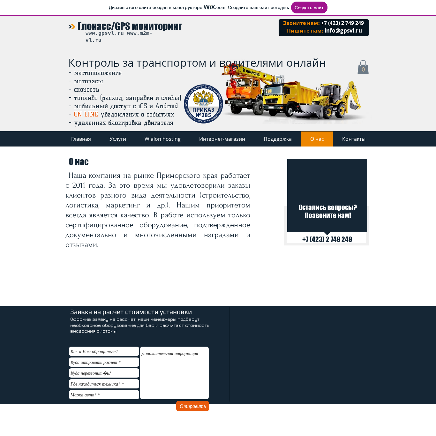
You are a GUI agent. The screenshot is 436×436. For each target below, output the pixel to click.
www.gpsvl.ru (105, 33)
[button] (363, 67)
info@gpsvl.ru (343, 30)
